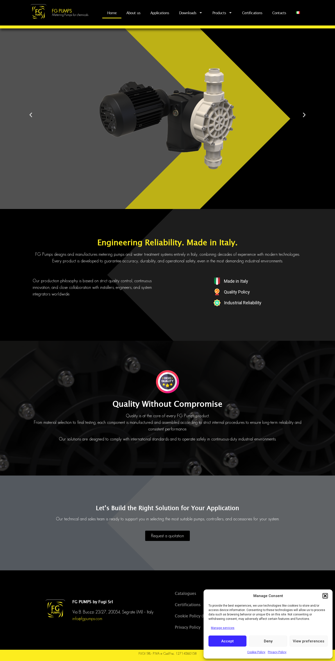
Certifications (252, 13)
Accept (227, 641)
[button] (325, 595)
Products (219, 13)
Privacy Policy (277, 652)
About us (133, 13)
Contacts (279, 13)
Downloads (187, 13)
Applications (159, 13)
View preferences (308, 641)
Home (111, 13)
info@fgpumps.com (87, 618)
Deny (268, 641)
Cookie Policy (256, 652)
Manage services (222, 628)
